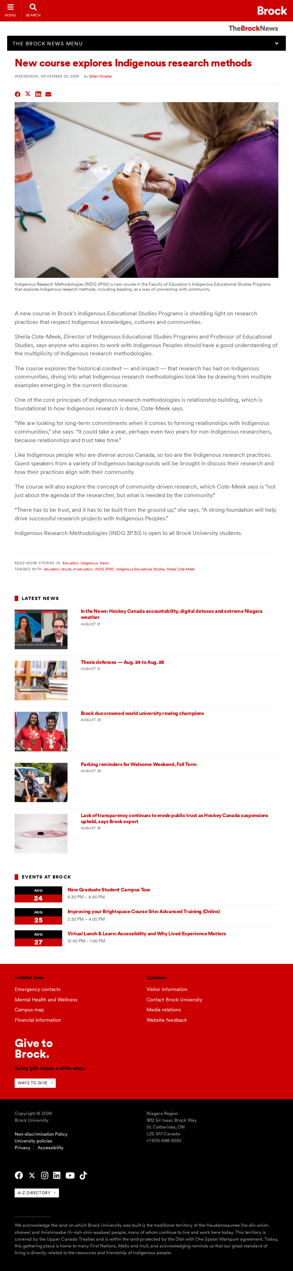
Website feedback (166, 1020)
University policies (33, 1141)
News (104, 563)
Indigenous (89, 563)
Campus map (29, 1009)
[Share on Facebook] (18, 93)
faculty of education (77, 569)
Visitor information (167, 989)
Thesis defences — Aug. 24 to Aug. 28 (122, 662)
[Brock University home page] (272, 10)
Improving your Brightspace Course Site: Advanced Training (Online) (144, 911)
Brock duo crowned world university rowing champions (142, 713)
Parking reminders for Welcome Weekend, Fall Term (139, 764)
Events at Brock (46, 877)
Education (70, 563)
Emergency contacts (37, 989)
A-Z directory (34, 1192)
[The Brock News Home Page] (253, 23)
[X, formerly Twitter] (32, 1176)
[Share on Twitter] (28, 93)
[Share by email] (48, 93)
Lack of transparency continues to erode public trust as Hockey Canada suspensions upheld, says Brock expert (174, 818)
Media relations (163, 1009)
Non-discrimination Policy (41, 1134)
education (51, 569)
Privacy (22, 1147)
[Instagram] (44, 1176)
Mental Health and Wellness (46, 999)
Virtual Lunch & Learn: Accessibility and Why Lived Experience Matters (147, 933)
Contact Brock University (174, 999)
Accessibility (51, 1147)
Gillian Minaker (100, 76)
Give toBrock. (34, 1048)
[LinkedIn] (56, 1176)
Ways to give (33, 1082)
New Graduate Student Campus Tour (109, 889)
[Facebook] (19, 1176)
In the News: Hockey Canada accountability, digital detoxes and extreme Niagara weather (172, 614)
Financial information (38, 1020)
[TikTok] (83, 1176)
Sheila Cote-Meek (181, 569)
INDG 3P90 (104, 569)
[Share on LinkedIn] (38, 93)
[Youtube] (70, 1176)
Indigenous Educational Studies (140, 569)
